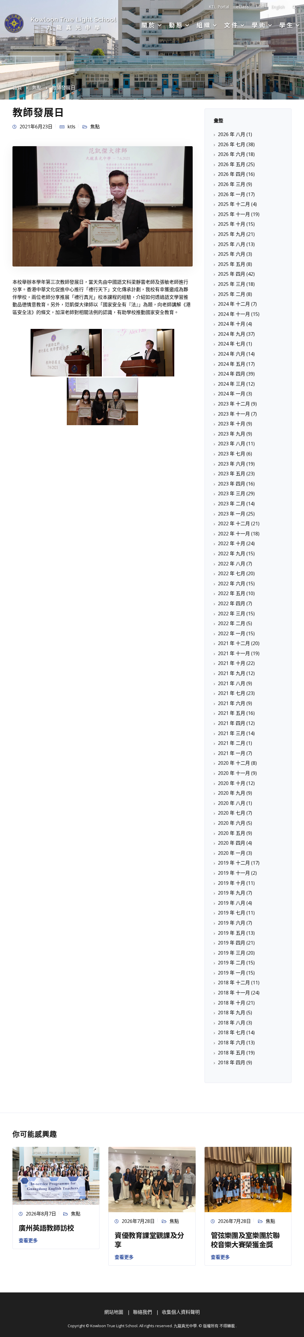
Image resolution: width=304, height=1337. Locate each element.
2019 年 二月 (231, 962)
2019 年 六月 (231, 923)
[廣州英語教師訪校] (55, 1175)
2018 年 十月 (231, 1002)
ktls (71, 126)
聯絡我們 (142, 1312)
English (277, 7)
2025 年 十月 (231, 224)
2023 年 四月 (231, 483)
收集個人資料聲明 (181, 1312)
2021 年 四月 (231, 723)
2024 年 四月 (231, 373)
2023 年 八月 (231, 443)
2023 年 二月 (231, 503)
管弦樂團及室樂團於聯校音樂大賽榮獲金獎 (245, 1239)
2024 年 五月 (231, 364)
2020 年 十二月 (234, 763)
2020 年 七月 (231, 813)
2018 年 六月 (231, 1042)
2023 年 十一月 (234, 414)
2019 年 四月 (231, 942)
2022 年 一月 (231, 633)
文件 (231, 25)
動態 (176, 25)
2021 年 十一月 (234, 653)
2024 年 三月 (231, 384)
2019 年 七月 (231, 912)
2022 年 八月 (231, 563)
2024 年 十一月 (234, 314)
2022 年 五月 (231, 593)
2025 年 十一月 (234, 214)
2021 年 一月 (231, 753)
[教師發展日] (102, 206)
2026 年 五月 (231, 164)
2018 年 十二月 (234, 982)
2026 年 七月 (231, 144)
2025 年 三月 (231, 284)
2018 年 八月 (231, 1022)
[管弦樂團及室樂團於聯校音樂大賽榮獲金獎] (248, 1179)
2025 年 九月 (231, 234)
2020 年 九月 (231, 793)
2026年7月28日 (138, 1221)
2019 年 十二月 (234, 863)
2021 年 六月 (231, 703)
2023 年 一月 (231, 513)
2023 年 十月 (231, 423)
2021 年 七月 (231, 693)
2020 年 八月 (231, 803)
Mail (260, 7)
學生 (286, 25)
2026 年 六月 (231, 154)
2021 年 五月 (231, 713)
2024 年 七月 (231, 343)
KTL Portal (219, 7)
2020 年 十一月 (234, 773)
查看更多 (28, 1240)
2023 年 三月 (231, 493)
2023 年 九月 (231, 434)
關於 (148, 25)
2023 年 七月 (231, 453)
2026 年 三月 (231, 184)
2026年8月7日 (41, 1213)
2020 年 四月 (231, 843)
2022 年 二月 (231, 623)
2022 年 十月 (231, 543)
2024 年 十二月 (234, 304)
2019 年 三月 (231, 953)
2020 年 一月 (231, 853)
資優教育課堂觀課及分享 (149, 1239)
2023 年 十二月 (234, 404)
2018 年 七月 (231, 1032)
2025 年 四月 (231, 274)
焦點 (95, 126)
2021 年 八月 (231, 683)
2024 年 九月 (231, 334)
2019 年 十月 (231, 883)
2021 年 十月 (231, 663)
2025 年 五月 (231, 264)
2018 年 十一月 (234, 992)
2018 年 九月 (231, 1012)
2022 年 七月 (231, 573)
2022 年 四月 (231, 603)
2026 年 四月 (231, 174)
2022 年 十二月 (234, 523)
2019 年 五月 (231, 933)
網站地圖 (113, 1312)
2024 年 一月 (231, 393)
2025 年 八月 (231, 244)
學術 (259, 25)
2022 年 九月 (231, 553)
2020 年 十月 (231, 783)
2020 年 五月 (231, 833)
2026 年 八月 (231, 134)
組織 (204, 25)
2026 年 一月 (231, 194)
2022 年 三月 (231, 613)
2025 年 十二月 (234, 204)
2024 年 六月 (231, 354)
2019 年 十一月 (234, 873)
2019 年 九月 (231, 893)
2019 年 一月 (231, 972)
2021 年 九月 (231, 673)
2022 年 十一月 (234, 533)
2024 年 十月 (231, 324)
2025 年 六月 (231, 254)
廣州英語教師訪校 (46, 1227)
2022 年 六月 (231, 583)
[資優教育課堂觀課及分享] (151, 1179)
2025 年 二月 (231, 294)
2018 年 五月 (231, 1052)
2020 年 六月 (231, 823)
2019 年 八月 (231, 903)
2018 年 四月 (231, 1062)
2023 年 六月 (231, 464)
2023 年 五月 (231, 473)
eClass (242, 7)
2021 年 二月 (231, 743)
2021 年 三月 (231, 733)
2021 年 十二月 (234, 643)
